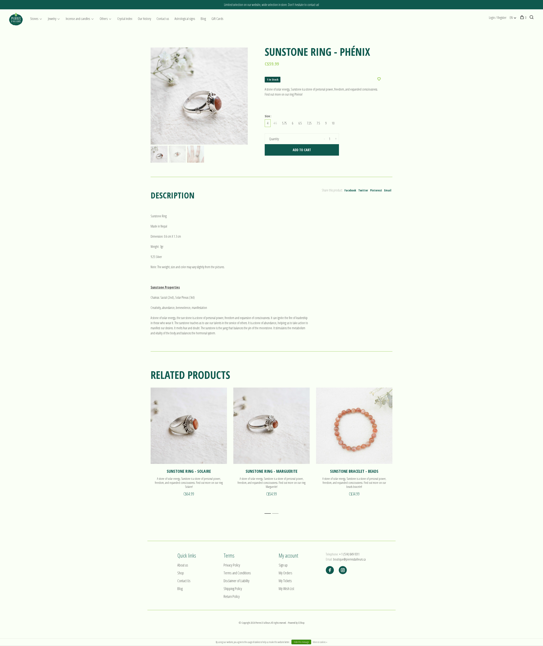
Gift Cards (217, 18)
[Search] (532, 17)
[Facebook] (330, 570)
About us (182, 565)
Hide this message (301, 642)
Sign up (283, 565)
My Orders (285, 572)
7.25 (309, 123)
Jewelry (52, 18)
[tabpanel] (199, 96)
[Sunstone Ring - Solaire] (189, 426)
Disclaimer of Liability (236, 580)
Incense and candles (78, 18)
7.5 (318, 123)
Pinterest (376, 190)
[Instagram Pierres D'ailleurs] (343, 570)
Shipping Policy (233, 588)
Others (104, 18)
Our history (144, 18)
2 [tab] (276, 513)
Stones (34, 18)
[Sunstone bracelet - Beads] (354, 426)
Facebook (350, 190)
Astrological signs (185, 18)
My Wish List (286, 588)
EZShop (301, 623)
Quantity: (274, 139)
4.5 (275, 123)
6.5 (300, 123)
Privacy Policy (232, 565)
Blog (203, 18)
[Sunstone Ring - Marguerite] (271, 426)
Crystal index (124, 18)
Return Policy (232, 596)
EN (511, 17)
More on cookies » (320, 642)
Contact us (163, 18)
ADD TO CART (302, 150)
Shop (180, 572)
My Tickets (285, 580)
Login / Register (497, 17)
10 (333, 123)
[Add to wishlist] (379, 79)
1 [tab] (269, 513)
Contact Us (183, 580)
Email (387, 190)
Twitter (363, 190)
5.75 (284, 123)
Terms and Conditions (237, 572)
